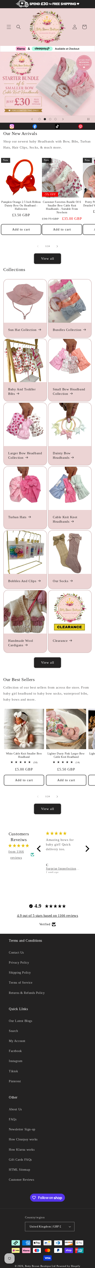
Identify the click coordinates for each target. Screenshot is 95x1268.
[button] (9, 27)
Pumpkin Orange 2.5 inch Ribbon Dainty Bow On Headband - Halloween (21, 205)
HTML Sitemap (19, 1169)
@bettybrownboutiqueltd (13, 126)
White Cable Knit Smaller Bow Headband (24, 755)
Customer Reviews (21, 1179)
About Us (15, 1109)
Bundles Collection (67, 330)
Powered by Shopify (68, 1266)
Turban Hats (17, 517)
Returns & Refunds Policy (27, 993)
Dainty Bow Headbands (62, 455)
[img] (18, 845)
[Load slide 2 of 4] (45, 119)
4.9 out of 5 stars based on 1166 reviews (47, 915)
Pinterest (15, 1081)
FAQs (12, 1119)
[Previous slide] (32, 119)
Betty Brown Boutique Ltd (40, 1266)
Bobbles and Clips (22, 581)
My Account (17, 1041)
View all (47, 258)
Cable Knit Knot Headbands (65, 519)
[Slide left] (38, 246)
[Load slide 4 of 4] (55, 119)
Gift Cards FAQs (20, 1159)
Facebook (15, 1051)
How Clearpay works (23, 1139)
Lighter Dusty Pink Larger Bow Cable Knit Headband (66, 755)
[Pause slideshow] (90, 119)
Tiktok (13, 1071)
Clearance (60, 640)
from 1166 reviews (16, 854)
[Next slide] (63, 119)
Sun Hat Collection (22, 330)
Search (13, 1031)
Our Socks (60, 581)
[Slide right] (57, 246)
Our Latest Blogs (20, 1021)
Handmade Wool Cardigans (20, 643)
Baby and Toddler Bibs (22, 391)
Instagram (15, 1061)
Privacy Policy (19, 962)
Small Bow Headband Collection (69, 391)
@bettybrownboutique (82, 126)
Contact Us (16, 952)
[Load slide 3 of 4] (50, 119)
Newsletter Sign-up (22, 1129)
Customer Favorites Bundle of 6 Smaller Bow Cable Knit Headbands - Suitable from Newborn (62, 207)
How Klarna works (22, 1149)
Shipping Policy (20, 972)
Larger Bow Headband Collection (25, 455)
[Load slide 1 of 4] (39, 119)
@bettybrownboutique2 (36, 126)
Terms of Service (20, 982)
